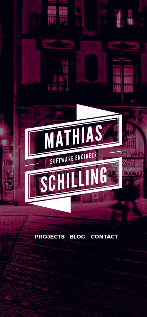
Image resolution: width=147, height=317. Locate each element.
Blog (77, 236)
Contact (104, 236)
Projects (49, 236)
